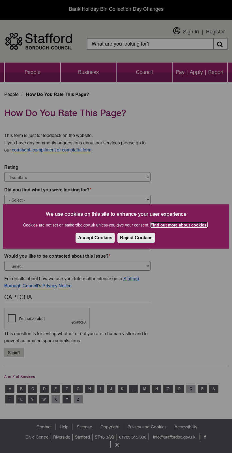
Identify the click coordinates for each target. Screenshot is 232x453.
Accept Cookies (95, 237)
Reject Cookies (136, 237)
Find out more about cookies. (179, 225)
